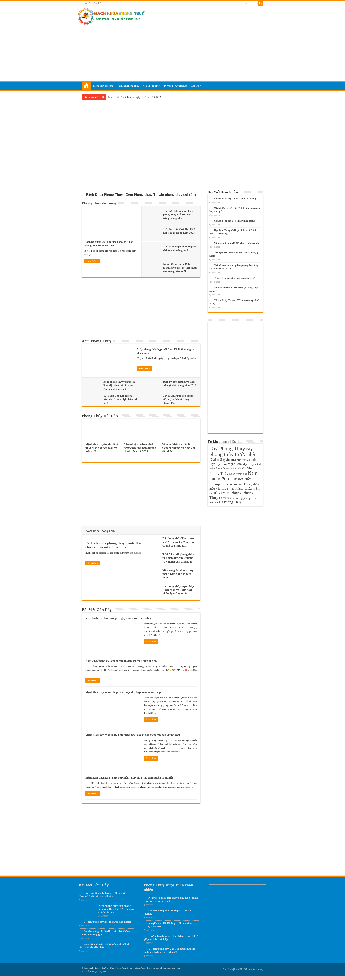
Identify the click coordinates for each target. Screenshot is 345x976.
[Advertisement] (172, 53)
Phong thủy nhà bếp (229, 489)
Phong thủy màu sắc (226, 484)
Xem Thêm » (92, 261)
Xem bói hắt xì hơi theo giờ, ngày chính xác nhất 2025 (134, 97)
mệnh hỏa (221, 464)
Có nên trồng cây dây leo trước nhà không (235, 198)
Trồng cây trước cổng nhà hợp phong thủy (235, 278)
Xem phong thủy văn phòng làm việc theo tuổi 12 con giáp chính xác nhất (119, 385)
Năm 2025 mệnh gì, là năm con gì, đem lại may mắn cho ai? (121, 660)
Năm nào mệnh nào (233, 476)
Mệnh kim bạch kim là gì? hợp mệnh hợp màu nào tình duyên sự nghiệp (129, 777)
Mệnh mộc (248, 464)
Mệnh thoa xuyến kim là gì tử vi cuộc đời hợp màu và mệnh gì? (101, 448)
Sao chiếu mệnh (249, 488)
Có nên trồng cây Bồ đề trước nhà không (234, 220)
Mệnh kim (234, 464)
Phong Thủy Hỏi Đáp (177, 85)
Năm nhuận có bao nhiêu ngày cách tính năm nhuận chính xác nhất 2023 (140, 448)
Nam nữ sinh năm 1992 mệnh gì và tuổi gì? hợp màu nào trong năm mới (180, 268)
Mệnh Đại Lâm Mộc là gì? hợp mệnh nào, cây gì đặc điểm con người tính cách (133, 734)
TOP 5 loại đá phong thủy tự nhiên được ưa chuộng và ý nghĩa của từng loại (178, 558)
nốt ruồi (245, 479)
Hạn (212, 464)
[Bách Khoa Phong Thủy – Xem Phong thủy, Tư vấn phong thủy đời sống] (111, 15)
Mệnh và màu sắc (236, 468)
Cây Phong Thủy (227, 448)
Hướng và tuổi (246, 459)
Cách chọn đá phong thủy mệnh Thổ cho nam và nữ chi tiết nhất (113, 545)
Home (86, 85)
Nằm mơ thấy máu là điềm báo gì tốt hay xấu (236, 243)
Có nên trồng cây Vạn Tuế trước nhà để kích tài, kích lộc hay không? (169, 950)
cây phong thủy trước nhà (232, 451)
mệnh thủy (219, 468)
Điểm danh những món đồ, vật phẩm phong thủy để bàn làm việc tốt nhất (172, 170)
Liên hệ (87, 3)
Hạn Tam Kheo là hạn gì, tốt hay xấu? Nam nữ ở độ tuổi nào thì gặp (103, 894)
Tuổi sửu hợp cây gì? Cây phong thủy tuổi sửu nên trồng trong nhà (178, 215)
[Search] (260, 3)
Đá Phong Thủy (230, 502)
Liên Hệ (238, 969)
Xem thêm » (93, 563)
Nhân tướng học (238, 473)
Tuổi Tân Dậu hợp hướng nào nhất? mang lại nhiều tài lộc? (120, 399)
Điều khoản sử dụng (253, 969)
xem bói (225, 497)
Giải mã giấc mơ (222, 459)
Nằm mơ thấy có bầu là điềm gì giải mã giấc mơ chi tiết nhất (178, 448)
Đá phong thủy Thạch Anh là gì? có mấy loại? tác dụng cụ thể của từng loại (179, 542)
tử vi (218, 493)
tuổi (211, 493)
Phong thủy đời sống (103, 85)
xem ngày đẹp (241, 498)
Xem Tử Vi (196, 85)
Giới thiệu (97, 3)
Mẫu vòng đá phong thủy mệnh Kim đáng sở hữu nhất (177, 574)
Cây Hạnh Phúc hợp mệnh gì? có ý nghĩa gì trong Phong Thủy (178, 399)
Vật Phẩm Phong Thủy (128, 85)
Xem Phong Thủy (151, 85)
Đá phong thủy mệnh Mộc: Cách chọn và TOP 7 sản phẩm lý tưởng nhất (178, 590)
